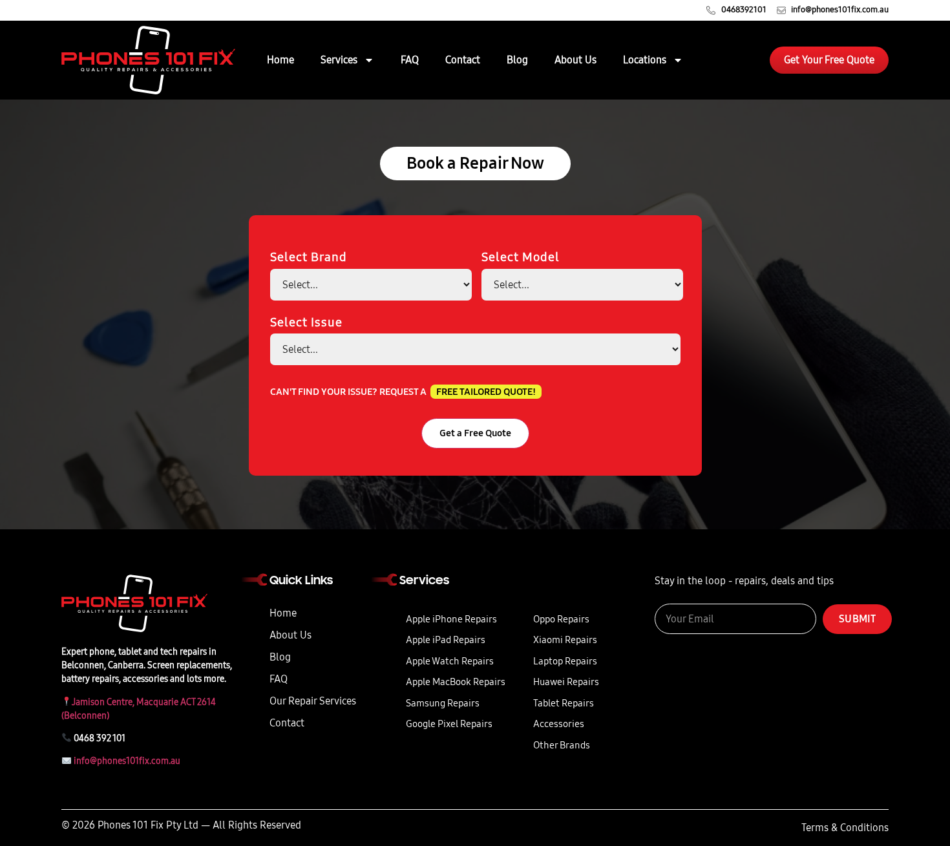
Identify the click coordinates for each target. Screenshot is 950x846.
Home (280, 60)
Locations (644, 60)
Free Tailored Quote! (486, 391)
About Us (575, 60)
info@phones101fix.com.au (127, 761)
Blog (517, 60)
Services (339, 60)
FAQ (410, 60)
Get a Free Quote (475, 433)
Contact (462, 60)
